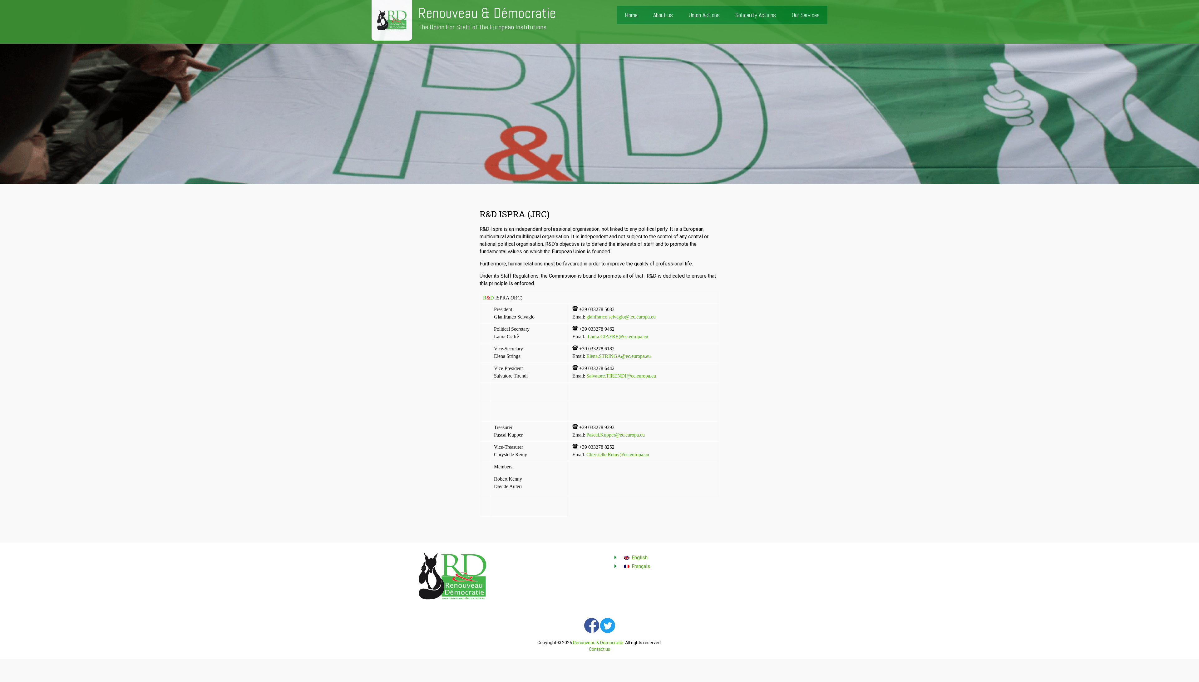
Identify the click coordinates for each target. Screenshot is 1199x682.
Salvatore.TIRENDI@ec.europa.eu (621, 375)
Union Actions (704, 15)
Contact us (599, 649)
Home (631, 15)
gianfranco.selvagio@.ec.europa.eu (621, 316)
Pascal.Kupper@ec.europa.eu (615, 434)
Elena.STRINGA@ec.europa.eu (618, 356)
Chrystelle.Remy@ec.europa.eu (617, 454)
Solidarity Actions (755, 15)
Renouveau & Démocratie (487, 13)
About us (663, 15)
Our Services (806, 15)
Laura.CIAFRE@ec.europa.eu (618, 336)
